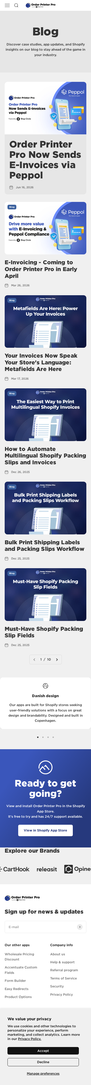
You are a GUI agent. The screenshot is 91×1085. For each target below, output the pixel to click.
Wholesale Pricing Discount (19, 956)
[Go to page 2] (57, 659)
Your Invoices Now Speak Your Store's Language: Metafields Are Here (41, 362)
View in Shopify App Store (45, 830)
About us (57, 954)
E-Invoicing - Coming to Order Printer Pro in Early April (41, 269)
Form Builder (15, 981)
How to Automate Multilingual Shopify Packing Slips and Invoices (45, 456)
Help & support (62, 962)
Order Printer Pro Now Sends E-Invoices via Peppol (45, 160)
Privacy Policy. (29, 1039)
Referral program (64, 970)
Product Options (18, 997)
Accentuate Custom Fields (21, 969)
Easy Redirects (16, 989)
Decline (43, 1062)
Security (57, 986)
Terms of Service (63, 978)
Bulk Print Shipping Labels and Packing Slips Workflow (44, 545)
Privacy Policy (61, 994)
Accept (43, 1051)
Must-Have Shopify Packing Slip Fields (44, 632)
